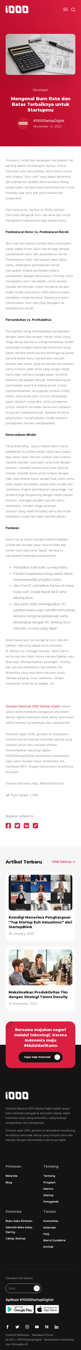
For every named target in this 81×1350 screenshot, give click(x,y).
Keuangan (40, 90)
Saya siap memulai (37, 1057)
